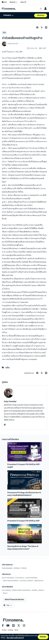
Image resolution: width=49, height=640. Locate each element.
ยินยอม (43, 637)
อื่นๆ (4, 32)
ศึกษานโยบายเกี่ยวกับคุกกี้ (15, 638)
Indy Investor (10, 402)
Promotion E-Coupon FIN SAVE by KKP (23, 521)
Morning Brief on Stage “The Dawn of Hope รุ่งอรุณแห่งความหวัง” (22, 548)
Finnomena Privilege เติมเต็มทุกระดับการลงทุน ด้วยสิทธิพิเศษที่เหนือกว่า (24, 494)
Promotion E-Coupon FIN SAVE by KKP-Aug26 (23, 466)
